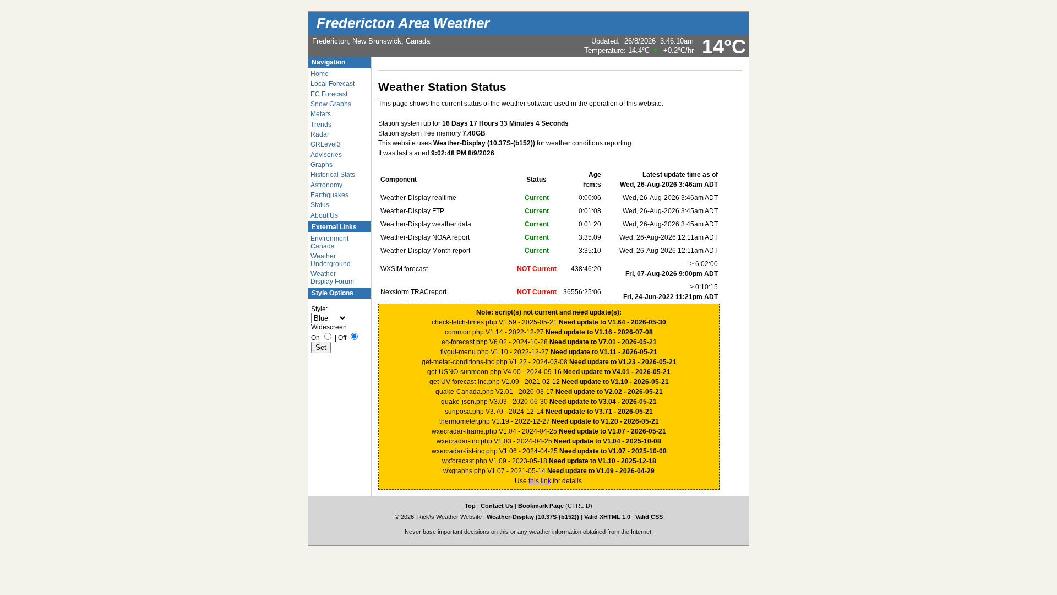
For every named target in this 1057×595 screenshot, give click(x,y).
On (315, 338)
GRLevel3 (325, 144)
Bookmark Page (541, 505)
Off (342, 338)
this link (539, 481)
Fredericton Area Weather (403, 23)
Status (319, 205)
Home (319, 74)
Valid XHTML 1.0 (607, 516)
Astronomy (326, 185)
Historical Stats (332, 174)
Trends (320, 124)
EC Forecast (328, 94)
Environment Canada (329, 242)
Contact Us (497, 505)
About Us (324, 215)
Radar (319, 134)
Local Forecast (332, 84)
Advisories (326, 155)
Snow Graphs (330, 104)
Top (470, 505)
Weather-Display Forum (332, 277)
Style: (319, 309)
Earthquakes (329, 195)
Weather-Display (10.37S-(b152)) (534, 516)
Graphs (321, 165)
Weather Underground (330, 260)
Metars (320, 114)
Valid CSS (649, 516)
